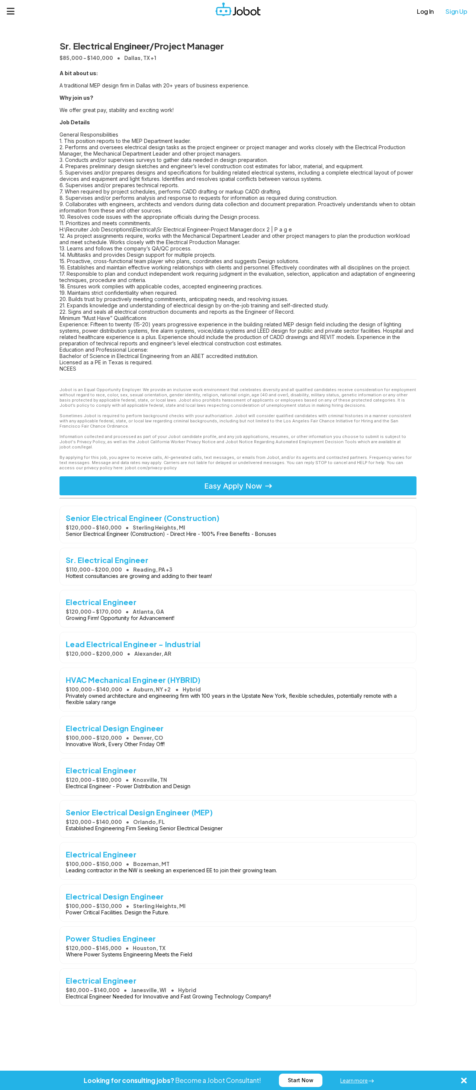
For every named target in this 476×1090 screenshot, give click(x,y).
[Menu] (10, 11)
